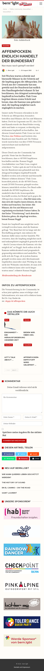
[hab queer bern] (22, 513)
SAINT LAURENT (9, 493)
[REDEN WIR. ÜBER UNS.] (31, 324)
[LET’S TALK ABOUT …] (12, 349)
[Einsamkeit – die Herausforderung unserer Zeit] (12, 324)
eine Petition (15, 136)
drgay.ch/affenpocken (15, 301)
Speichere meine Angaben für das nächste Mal (22, 434)
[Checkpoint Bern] (22, 568)
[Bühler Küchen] (22, 604)
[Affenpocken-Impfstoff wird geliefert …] (31, 349)
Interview (27, 320)
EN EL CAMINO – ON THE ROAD (16, 488)
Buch (6, 320)
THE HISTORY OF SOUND (13, 482)
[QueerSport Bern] (22, 531)
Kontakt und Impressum (22, 667)
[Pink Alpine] (22, 586)
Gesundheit (6, 45)
